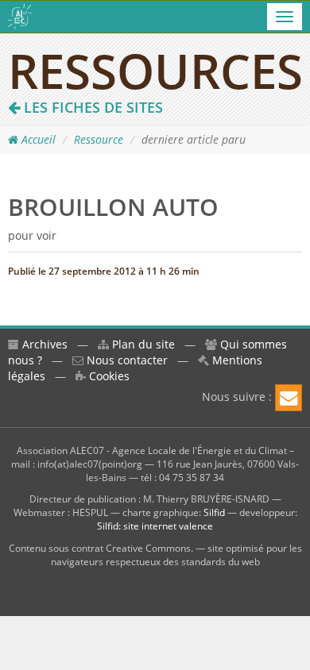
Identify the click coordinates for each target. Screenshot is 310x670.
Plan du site (142, 344)
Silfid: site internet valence (155, 526)
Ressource (98, 139)
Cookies (108, 375)
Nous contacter (125, 360)
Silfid (214, 512)
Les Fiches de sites (91, 107)
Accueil (37, 139)
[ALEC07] (20, 17)
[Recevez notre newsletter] (288, 397)
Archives (43, 344)
